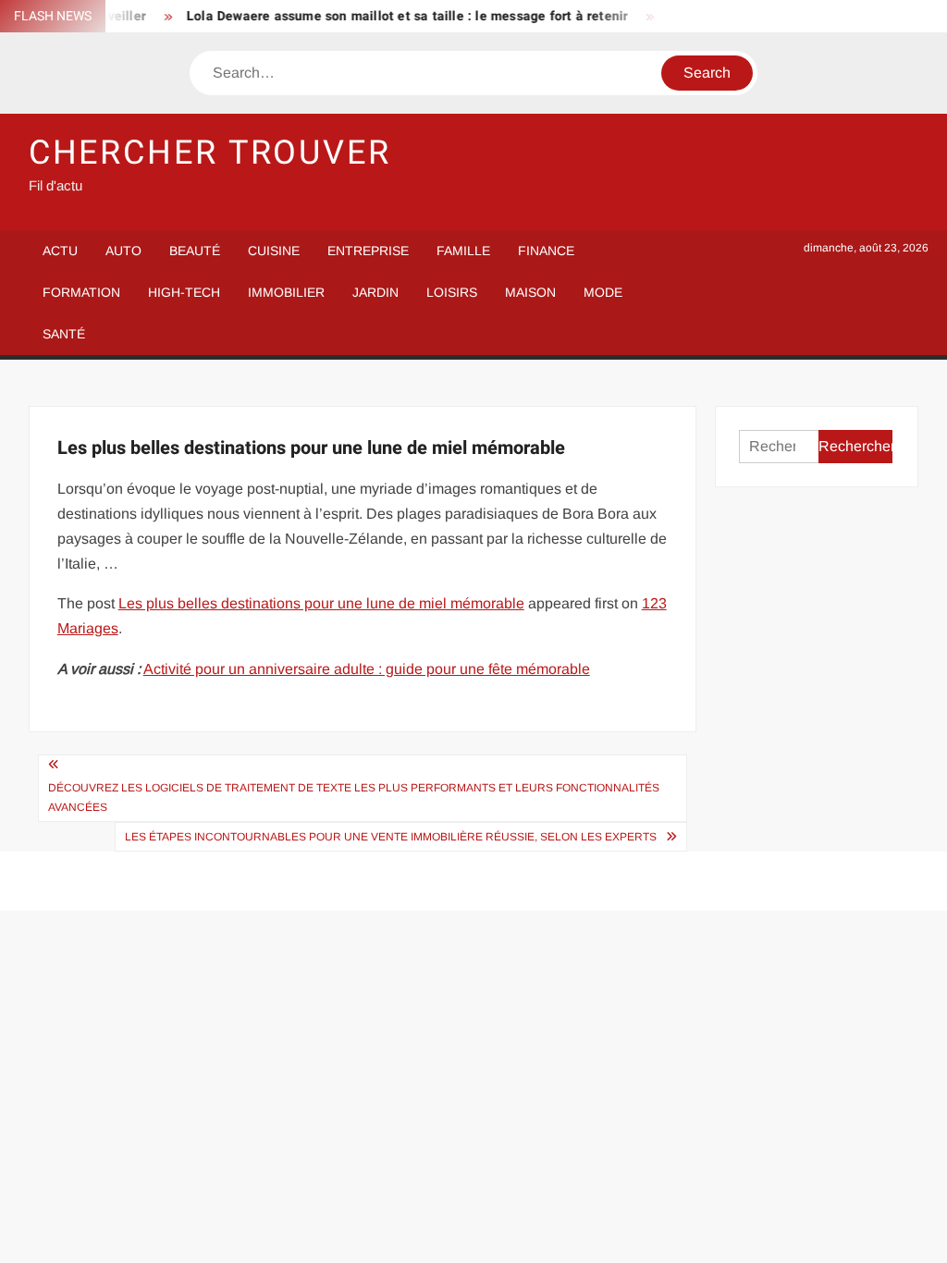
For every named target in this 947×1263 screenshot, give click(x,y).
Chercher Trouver (210, 153)
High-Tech (184, 292)
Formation (81, 292)
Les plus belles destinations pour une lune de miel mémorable (321, 603)
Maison (530, 292)
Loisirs (451, 292)
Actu (60, 250)
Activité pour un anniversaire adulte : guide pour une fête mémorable (366, 669)
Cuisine (274, 250)
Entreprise (368, 250)
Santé (64, 333)
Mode (603, 292)
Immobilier (286, 292)
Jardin (375, 292)
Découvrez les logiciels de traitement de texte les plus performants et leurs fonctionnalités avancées (353, 797)
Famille (463, 250)
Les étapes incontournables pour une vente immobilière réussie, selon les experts (391, 836)
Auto (123, 250)
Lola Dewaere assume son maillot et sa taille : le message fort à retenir (398, 16)
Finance (546, 250)
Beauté (194, 250)
